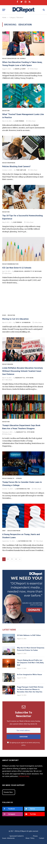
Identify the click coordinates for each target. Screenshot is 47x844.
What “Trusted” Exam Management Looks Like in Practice (23, 116)
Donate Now (8, 792)
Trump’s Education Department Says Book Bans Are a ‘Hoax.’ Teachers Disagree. (21, 427)
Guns (11, 364)
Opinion (12, 163)
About (27, 838)
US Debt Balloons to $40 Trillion (29, 635)
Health (12, 478)
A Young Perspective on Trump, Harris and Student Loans (21, 536)
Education (6, 58)
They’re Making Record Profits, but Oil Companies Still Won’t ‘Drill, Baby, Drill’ (30, 662)
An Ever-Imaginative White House (29, 674)
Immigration (14, 264)
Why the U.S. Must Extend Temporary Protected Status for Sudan (30, 649)
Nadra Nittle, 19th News (24, 378)
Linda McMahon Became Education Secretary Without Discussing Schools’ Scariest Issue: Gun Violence (22, 371)
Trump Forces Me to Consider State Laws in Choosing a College (22, 483)
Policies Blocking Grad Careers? (16, 166)
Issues (4, 838)
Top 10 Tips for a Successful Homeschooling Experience (22, 217)
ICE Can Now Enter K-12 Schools (16, 267)
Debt (4, 530)
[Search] (43, 9)
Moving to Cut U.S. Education (15, 319)
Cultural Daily (24, 776)
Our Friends (19, 121)
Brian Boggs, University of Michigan (27, 271)
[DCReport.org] (23, 9)
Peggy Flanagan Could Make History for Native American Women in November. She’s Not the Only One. (30, 689)
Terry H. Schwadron (22, 322)
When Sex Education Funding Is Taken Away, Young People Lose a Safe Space (22, 64)
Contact (41, 838)
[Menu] (3, 9)
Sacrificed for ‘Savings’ (18, 58)
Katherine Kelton (23, 489)
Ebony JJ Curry (20, 69)
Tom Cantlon (21, 170)
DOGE (4, 315)
